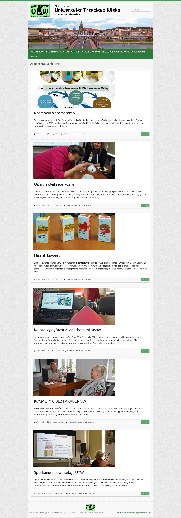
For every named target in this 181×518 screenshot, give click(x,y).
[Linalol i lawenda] (74, 231)
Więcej (145, 134)
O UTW (34, 56)
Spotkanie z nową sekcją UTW (59, 472)
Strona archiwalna (144, 513)
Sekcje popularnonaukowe (116, 51)
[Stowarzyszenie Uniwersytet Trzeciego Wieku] (79, 11)
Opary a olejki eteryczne (54, 184)
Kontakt (118, 513)
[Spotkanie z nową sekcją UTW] (74, 448)
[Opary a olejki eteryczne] (74, 160)
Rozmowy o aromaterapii (55, 113)
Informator (52, 51)
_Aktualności (67, 134)
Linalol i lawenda (47, 255)
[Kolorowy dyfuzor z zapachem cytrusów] (74, 306)
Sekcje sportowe (91, 51)
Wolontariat (138, 51)
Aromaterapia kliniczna (80, 134)
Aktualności (37, 51)
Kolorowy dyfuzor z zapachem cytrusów (67, 330)
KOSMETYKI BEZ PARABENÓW (60, 401)
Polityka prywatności (129, 513)
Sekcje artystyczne (70, 51)
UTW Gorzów (40, 134)
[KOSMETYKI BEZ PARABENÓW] (74, 377)
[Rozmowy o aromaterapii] (74, 89)
